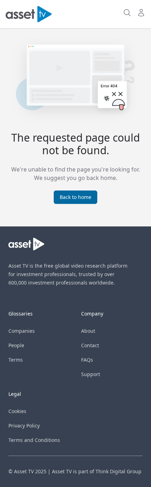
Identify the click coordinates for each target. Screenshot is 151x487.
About (88, 330)
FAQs (87, 359)
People (16, 345)
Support (90, 374)
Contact (90, 345)
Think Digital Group (119, 471)
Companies (21, 330)
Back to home (75, 197)
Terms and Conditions (34, 440)
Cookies (17, 411)
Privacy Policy (24, 425)
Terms (15, 359)
